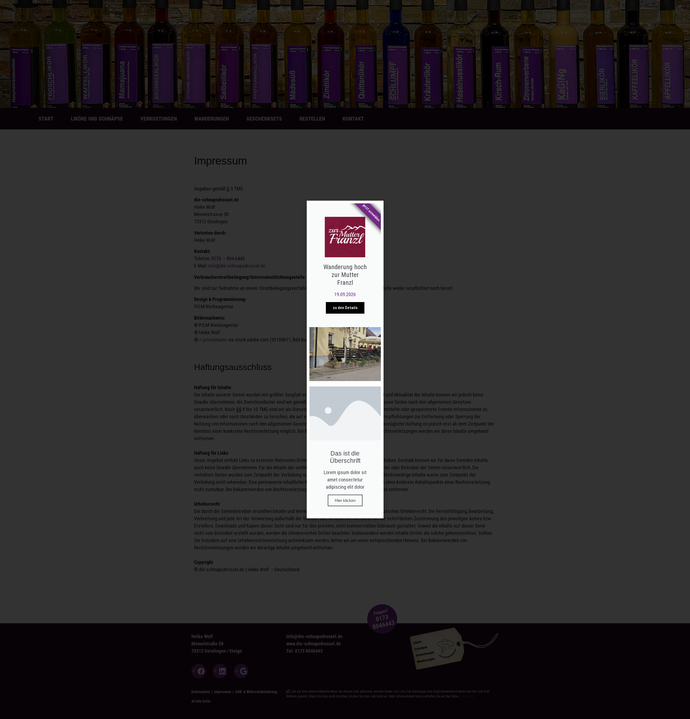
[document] (345, 359)
